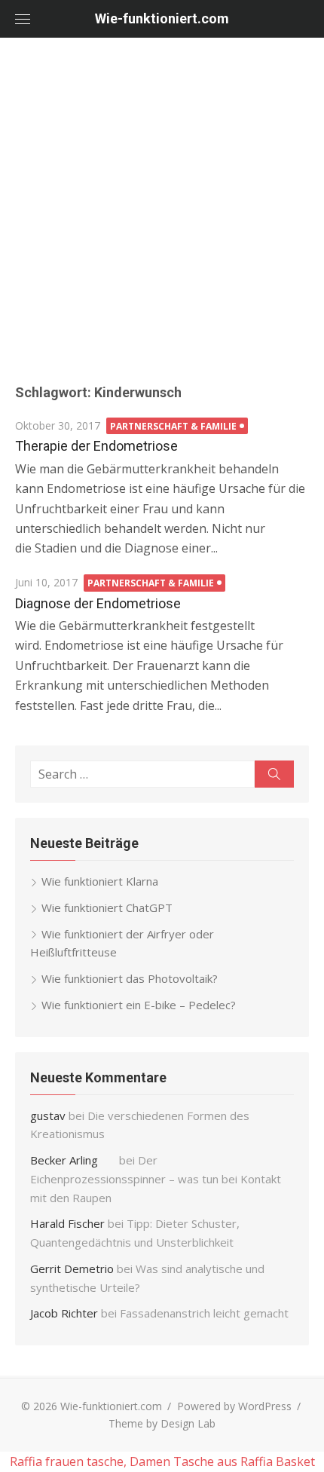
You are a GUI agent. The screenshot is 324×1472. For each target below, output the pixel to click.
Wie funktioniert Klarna (99, 881)
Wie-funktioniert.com (162, 18)
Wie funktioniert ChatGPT (107, 907)
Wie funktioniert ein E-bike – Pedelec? (138, 1004)
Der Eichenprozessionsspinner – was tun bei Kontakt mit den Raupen (155, 1178)
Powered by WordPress (234, 1406)
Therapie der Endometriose (96, 446)
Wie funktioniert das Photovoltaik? (129, 978)
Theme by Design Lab (162, 1423)
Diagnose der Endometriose (98, 603)
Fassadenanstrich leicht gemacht (204, 1313)
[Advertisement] (162, 207)
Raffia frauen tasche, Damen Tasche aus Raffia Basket (162, 1461)
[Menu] (23, 19)
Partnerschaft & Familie (173, 426)
